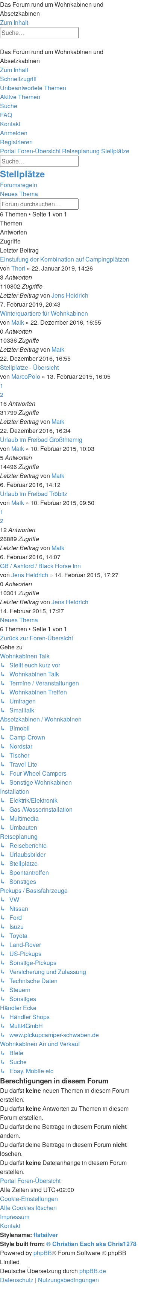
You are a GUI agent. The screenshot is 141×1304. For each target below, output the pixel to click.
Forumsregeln (18, 184)
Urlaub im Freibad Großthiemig (41, 439)
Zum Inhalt (14, 22)
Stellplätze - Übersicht (29, 367)
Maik (17, 322)
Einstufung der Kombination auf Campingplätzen (64, 259)
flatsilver (45, 1234)
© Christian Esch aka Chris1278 (91, 1243)
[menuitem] (33, 87)
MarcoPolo (25, 376)
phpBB (42, 1252)
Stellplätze (22, 173)
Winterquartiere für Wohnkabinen (44, 313)
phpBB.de (92, 1270)
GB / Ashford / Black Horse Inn (40, 565)
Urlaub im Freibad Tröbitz (33, 493)
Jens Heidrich (70, 295)
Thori (18, 268)
